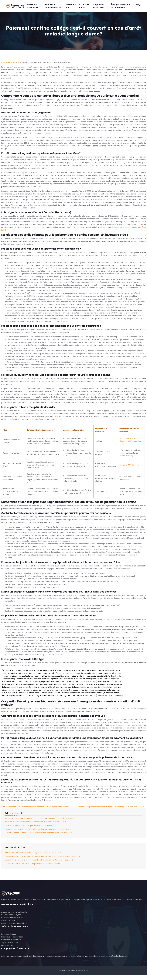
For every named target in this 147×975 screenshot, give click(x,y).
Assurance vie (71, 6)
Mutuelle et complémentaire (53, 6)
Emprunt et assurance (98, 6)
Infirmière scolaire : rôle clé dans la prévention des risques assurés (32, 863)
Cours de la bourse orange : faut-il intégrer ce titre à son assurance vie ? (35, 822)
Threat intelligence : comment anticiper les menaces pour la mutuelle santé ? (111, 807)
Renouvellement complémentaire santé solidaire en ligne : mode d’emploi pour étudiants (42, 856)
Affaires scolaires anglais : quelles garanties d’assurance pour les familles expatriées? (40, 818)
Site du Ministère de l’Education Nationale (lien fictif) (130, 441)
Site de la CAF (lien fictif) (129, 465)
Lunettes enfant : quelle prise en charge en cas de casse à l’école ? (33, 852)
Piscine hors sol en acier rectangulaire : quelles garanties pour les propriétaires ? (38, 829)
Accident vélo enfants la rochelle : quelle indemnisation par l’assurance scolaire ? (39, 860)
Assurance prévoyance (32, 6)
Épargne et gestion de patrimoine (120, 6)
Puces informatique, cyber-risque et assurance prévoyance (30, 825)
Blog (138, 4)
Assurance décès (84, 6)
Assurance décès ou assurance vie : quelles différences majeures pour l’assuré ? (38, 833)
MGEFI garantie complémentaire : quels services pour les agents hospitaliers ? (36, 807)
